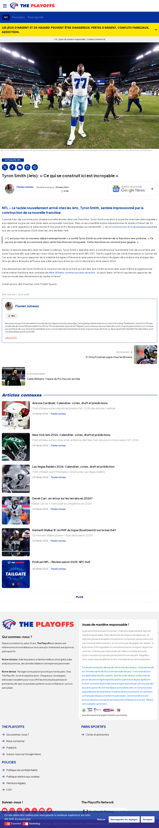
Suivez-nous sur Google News (23, 754)
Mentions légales (16, 783)
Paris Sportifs (36, 17)
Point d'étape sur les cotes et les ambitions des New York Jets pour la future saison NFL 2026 (85, 440)
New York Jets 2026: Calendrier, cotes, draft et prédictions (71, 435)
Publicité (11, 747)
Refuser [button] (101, 819)
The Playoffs (13, 726)
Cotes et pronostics (97, 734)
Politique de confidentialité (21, 770)
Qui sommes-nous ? (17, 734)
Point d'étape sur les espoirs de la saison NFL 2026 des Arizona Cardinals (74, 408)
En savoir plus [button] (23, 819)
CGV (9, 789)
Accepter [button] (147, 819)
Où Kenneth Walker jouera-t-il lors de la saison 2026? (62, 535)
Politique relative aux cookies (23, 776)
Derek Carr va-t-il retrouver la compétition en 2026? (62, 503)
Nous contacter (15, 741)
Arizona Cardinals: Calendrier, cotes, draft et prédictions (70, 403)
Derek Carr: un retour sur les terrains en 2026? (62, 498)
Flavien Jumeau (25, 186)
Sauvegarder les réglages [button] (124, 819)
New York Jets (8, 294)
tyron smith (23, 294)
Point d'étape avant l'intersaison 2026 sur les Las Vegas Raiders (68, 471)
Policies (9, 762)
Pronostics (18, 17)
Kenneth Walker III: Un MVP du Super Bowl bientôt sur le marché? (74, 530)
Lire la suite (11, 338)
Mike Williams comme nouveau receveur (72, 272)
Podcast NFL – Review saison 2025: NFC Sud (61, 562)
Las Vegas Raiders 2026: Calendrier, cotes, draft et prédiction (73, 466)
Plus (79, 597)
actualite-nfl (13, 160)
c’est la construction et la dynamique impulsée (130, 226)
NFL (6, 17)
